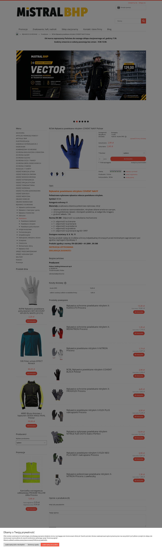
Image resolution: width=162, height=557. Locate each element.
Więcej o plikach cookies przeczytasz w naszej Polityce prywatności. (25, 540)
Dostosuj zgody (33, 545)
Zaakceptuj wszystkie (50, 545)
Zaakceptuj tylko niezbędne (15, 545)
